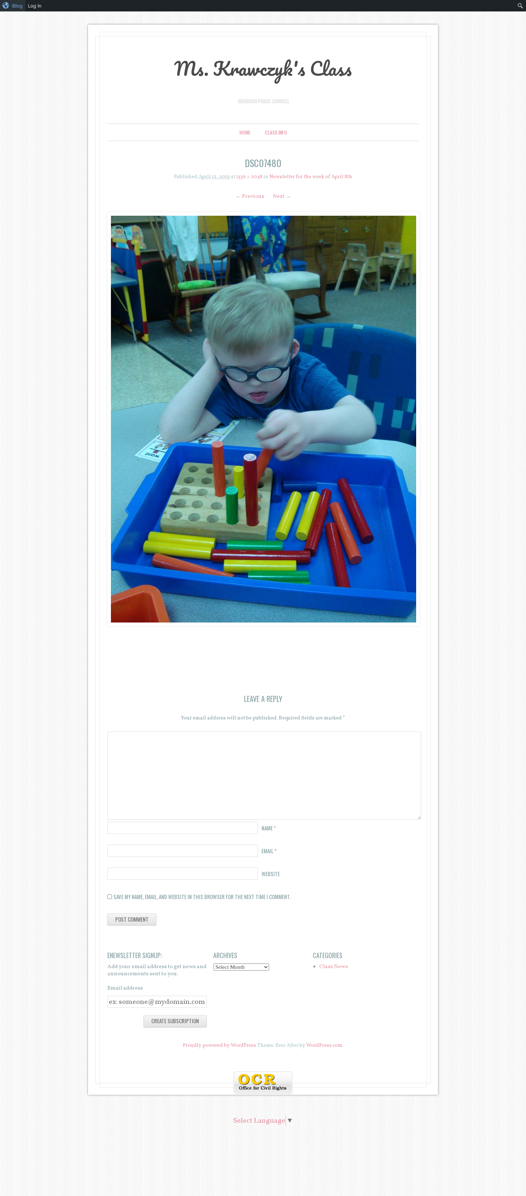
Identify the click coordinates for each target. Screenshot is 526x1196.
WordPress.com (324, 1045)
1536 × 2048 (249, 177)
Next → (282, 196)
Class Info (276, 132)
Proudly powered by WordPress (219, 1045)
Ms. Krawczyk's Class (263, 68)
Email (269, 851)
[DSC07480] (263, 419)
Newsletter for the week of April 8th (310, 177)
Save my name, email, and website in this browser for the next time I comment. (202, 896)
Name (269, 828)
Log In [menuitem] (35, 6)
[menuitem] (12, 5)
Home (244, 132)
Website (271, 874)
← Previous (249, 196)
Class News (333, 967)
